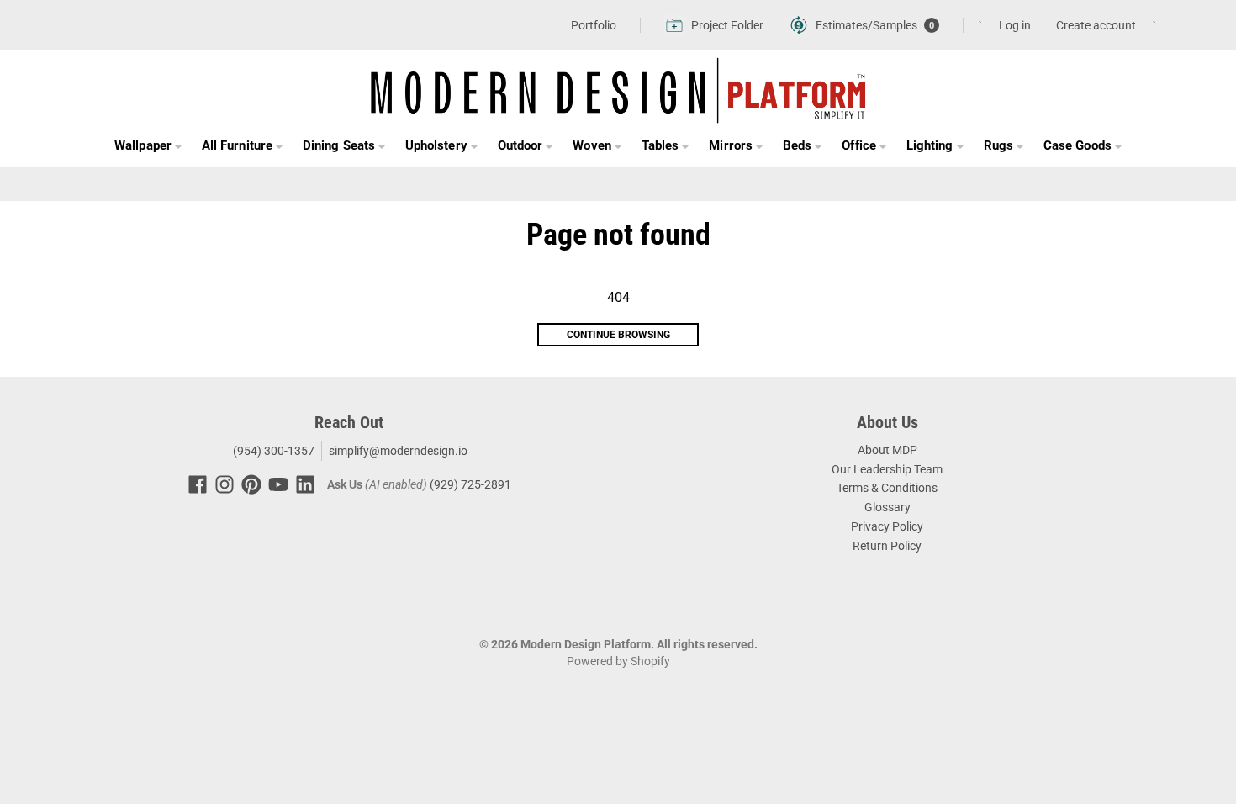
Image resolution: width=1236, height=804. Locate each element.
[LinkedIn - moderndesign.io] (305, 484)
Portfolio (593, 25)
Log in (1015, 25)
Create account (1096, 25)
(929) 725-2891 (470, 484)
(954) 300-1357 (272, 451)
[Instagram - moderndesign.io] (224, 484)
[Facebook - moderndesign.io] (198, 484)
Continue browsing (618, 335)
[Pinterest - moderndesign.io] (251, 484)
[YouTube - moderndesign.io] (278, 484)
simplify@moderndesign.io (398, 451)
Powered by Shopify (618, 661)
